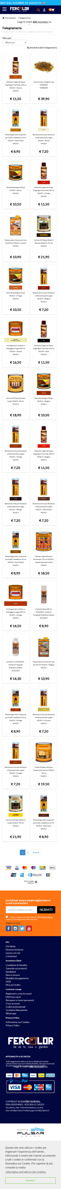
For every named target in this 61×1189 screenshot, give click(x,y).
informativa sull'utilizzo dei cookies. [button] (26, 1172)
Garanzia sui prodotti (16, 968)
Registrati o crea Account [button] (19, 993)
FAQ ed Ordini (13, 984)
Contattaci (11, 956)
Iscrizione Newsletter (17, 1010)
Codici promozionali (15, 1006)
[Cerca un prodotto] (39, 10)
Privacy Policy (47, 917)
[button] (44, 10)
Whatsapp (11, 1013)
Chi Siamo (11, 946)
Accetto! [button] (30, 1180)
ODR (8, 981)
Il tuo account (13, 1003)
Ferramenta (10, 18)
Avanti (36, 852)
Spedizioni (11, 971)
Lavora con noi (13, 952)
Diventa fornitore (14, 949)
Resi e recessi (13, 975)
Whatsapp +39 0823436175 (37, 1110)
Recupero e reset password (20, 1000)
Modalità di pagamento (17, 978)
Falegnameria (25, 18)
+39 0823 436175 (17, 1110)
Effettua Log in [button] (13, 996)
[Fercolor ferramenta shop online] (18, 9)
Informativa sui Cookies (18, 1022)
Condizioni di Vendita (16, 965)
